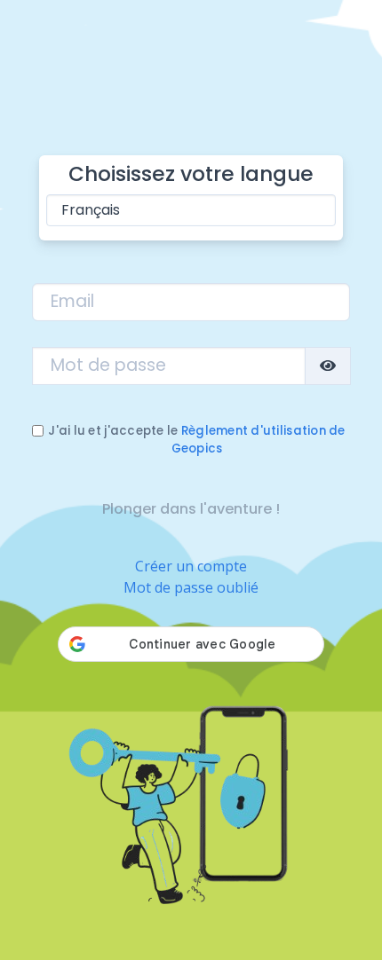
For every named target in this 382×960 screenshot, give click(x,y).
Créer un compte (191, 566)
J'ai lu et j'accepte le (196, 439)
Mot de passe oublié (191, 587)
